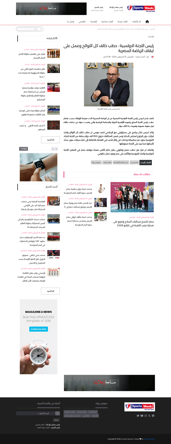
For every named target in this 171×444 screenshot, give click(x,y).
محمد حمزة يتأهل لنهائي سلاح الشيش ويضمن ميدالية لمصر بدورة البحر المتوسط (79, 221)
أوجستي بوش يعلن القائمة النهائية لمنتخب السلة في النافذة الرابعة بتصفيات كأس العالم (31, 277)
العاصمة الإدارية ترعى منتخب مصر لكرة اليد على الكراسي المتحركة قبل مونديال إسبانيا (33, 205)
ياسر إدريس (134, 162)
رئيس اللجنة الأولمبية (121, 162)
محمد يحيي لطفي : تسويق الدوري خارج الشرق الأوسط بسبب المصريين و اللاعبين (32, 259)
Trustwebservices (149, 439)
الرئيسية (152, 29)
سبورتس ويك (96, 162)
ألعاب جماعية (107, 21)
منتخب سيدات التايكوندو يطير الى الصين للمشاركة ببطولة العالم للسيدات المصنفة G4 (31, 223)
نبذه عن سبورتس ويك (72, 416)
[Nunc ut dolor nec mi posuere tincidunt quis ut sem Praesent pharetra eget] (38, 167)
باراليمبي (82, 21)
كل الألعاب (136, 21)
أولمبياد (93, 21)
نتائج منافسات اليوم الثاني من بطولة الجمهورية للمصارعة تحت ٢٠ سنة (31, 73)
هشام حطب (107, 162)
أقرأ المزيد (50, 140)
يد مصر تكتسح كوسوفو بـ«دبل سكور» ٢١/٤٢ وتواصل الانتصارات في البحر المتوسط (32, 241)
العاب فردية (122, 21)
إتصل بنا (70, 21)
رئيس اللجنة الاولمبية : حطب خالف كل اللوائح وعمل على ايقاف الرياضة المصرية (122, 29)
